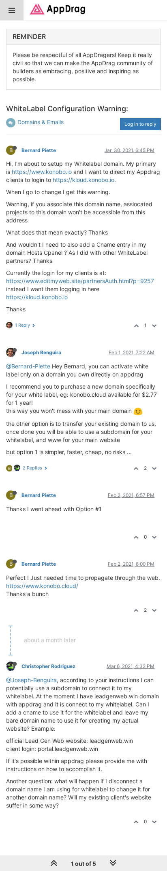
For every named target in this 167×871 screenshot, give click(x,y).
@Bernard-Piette (28, 366)
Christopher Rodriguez (48, 666)
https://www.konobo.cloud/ (42, 585)
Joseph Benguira (41, 352)
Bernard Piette (38, 150)
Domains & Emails (40, 121)
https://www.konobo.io (42, 171)
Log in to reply (140, 124)
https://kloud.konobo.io (83, 179)
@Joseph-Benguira (31, 680)
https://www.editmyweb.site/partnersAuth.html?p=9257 (80, 280)
